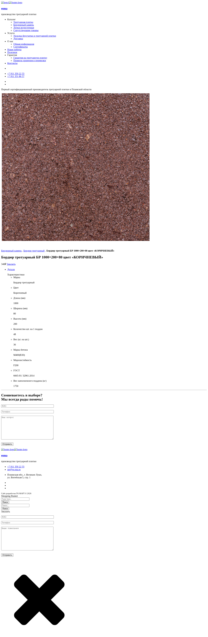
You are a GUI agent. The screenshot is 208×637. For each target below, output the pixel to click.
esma (4, 8)
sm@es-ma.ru (14, 469)
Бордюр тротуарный (34, 250)
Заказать (11, 264)
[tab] (107, 269)
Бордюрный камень (11, 250)
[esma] (5, 2)
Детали (11, 269)
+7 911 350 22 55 (15, 466)
